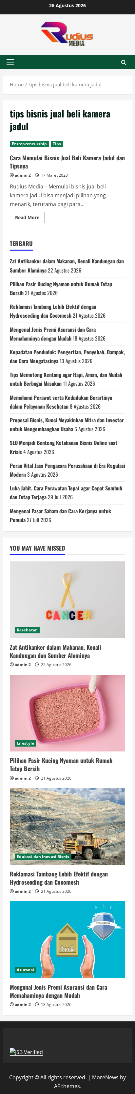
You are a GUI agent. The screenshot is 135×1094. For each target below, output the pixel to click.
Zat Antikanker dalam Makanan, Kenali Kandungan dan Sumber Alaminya (55, 651)
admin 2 (23, 175)
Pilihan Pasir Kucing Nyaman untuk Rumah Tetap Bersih (61, 764)
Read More (30, 218)
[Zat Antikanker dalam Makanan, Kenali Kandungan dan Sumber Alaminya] (67, 599)
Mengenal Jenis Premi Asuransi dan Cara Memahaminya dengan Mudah (58, 991)
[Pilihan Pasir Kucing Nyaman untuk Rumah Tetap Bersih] (67, 713)
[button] (10, 62)
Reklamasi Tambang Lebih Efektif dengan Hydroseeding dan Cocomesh (59, 878)
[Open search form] (123, 62)
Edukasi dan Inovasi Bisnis (43, 856)
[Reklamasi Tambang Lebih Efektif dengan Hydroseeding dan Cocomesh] (67, 826)
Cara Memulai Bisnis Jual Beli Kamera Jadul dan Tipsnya (67, 161)
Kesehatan (27, 630)
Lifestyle (25, 743)
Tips (57, 144)
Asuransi (25, 970)
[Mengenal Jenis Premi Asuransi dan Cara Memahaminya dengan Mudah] (67, 939)
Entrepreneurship (29, 144)
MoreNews (105, 1077)
